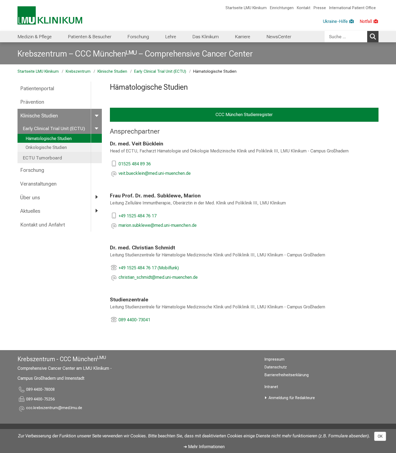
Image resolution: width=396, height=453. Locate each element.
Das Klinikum (205, 36)
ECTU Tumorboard (42, 158)
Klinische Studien (112, 71)
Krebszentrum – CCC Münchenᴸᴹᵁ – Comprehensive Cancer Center (135, 53)
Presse (320, 8)
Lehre (170, 36)
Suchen (372, 36)
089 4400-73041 (134, 319)
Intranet (271, 387)
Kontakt (303, 8)
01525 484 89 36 (135, 163)
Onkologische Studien (46, 147)
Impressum (274, 359)
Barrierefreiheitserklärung (287, 375)
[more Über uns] (96, 197)
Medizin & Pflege (35, 36)
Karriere (242, 36)
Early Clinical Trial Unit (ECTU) (160, 71)
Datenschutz (276, 367)
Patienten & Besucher (89, 36)
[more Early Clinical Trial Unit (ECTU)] (96, 128)
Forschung (138, 36)
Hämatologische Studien (49, 138)
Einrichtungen (282, 8)
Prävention (32, 102)
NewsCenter (278, 36)
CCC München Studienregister (244, 114)
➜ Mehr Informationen (204, 446)
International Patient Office (352, 8)
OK (380, 436)
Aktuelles (30, 211)
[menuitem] (35, 36)
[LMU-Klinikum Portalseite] (50, 15)
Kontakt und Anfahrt (42, 225)
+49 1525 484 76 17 (138, 215)
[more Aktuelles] (96, 210)
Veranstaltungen (38, 184)
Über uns (30, 197)
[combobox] (351, 36)
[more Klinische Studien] (96, 115)
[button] (155, 173)
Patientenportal (37, 88)
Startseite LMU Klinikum (246, 8)
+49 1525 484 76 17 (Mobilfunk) (149, 267)
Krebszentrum (78, 71)
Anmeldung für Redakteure (292, 398)
